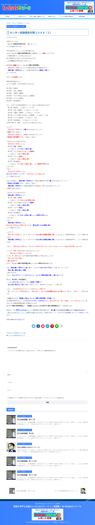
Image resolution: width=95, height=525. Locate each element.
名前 (9, 374)
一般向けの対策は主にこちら (25, 312)
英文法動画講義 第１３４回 (26, 461)
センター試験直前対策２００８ (16, 335)
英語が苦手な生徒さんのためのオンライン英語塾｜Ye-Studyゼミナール (47, 506)
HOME (7, 16)
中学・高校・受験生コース (37, 16)
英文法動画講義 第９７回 (26, 419)
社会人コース (22, 16)
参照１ (18, 132)
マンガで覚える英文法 (67, 16)
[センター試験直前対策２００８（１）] (47, 326)
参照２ (28, 137)
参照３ (33, 137)
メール (9, 382)
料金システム (52, 16)
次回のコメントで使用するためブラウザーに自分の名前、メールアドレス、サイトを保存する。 (37, 398)
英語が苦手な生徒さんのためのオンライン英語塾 (47, 503)
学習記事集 (82, 16)
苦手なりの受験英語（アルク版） (17, 333)
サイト (9, 390)
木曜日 (20, 319)
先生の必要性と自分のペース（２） (29, 447)
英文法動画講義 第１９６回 (26, 475)
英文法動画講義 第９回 (25, 433)
